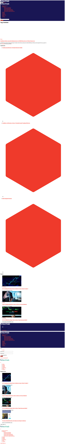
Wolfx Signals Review (7, 198)
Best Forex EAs (5, 5)
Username (2, 351)
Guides (3, 302)
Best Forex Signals (7, 8)
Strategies (4, 14)
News (3, 15)
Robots (3, 12)
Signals (3, 13)
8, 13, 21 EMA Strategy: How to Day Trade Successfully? (14, 320)
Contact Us (4, 330)
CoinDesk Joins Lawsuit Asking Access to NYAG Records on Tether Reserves (17, 41)
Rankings (4, 6)
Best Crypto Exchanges (8, 9)
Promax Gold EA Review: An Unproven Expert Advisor (14, 420)
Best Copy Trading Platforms (9, 11)
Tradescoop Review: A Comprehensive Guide (12, 47)
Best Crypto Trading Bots (8, 10)
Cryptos (3, 16)
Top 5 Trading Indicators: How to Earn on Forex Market (14, 304)
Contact (3, 369)
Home (3, 364)
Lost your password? (4, 357)
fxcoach (3, 43)
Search (2, 20)
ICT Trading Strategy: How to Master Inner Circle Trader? (15, 288)
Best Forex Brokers (7, 7)
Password (2, 353)
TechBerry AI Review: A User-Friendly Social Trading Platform (16, 123)
